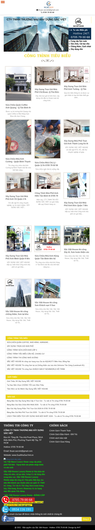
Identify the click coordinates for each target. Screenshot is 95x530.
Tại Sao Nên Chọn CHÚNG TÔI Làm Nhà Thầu (25, 385)
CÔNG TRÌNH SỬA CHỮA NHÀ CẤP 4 (22, 350)
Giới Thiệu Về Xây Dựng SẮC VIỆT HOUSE (24, 381)
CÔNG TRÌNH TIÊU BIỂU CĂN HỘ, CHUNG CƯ (26, 354)
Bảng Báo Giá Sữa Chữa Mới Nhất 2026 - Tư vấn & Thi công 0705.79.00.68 (36, 405)
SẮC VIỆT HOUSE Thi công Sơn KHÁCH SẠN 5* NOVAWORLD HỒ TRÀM (36, 369)
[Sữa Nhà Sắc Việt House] (47, 34)
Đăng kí (86, 519)
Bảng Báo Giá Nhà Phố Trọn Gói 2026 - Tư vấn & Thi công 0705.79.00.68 (36, 412)
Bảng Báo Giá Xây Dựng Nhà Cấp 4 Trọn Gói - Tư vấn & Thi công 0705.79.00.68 (38, 401)
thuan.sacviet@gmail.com (48, 10)
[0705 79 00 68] (5, 500)
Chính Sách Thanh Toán (60, 431)
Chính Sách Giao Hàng (59, 442)
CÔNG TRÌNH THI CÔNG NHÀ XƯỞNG (22, 358)
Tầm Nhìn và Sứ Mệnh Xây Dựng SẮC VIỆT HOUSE (27, 389)
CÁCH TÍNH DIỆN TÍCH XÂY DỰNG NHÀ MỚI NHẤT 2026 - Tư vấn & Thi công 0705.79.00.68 (44, 416)
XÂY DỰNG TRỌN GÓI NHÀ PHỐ (20, 346)
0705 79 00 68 (48, 12)
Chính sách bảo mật (58, 438)
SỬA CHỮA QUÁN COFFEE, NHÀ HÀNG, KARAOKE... (28, 342)
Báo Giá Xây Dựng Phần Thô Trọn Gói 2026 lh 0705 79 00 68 (31, 408)
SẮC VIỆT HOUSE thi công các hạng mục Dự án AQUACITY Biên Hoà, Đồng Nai (38, 361)
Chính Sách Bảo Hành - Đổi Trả (63, 434)
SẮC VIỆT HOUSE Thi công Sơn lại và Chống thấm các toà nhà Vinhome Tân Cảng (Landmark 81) (45, 365)
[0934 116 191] (5, 509)
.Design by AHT (74, 527)
